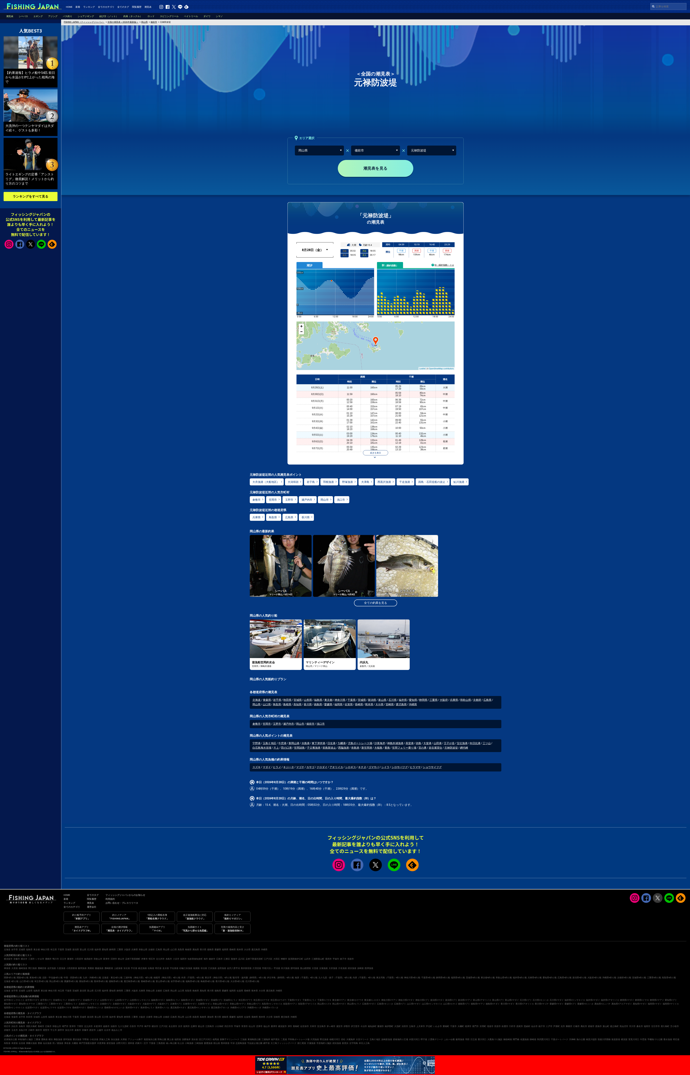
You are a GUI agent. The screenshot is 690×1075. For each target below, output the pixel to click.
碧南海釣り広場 (400, 1039)
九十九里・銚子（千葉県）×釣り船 (335, 977)
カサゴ (310, 767)
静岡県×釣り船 (443, 977)
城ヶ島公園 (171, 1043)
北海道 (256, 700)
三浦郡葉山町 (317, 959)
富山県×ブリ (498, 1000)
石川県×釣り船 (252, 981)
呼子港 (424, 1039)
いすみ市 (40, 959)
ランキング (89, 7)
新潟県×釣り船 (579, 977)
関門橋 (516, 1039)
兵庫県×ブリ (176, 1004)
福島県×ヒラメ (173, 1000)
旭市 (206, 959)
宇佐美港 (174, 968)
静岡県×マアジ (657, 1000)
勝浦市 (70, 959)
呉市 (180, 1026)
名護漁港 (524, 1039)
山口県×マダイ (414, 1004)
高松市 (584, 1026)
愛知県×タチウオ (27, 1004)
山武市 (307, 959)
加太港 (126, 968)
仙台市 (534, 1026)
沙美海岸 (379, 743)
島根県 (287, 704)
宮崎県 (390, 704)
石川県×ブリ (526, 1000)
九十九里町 (123, 1026)
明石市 (152, 959)
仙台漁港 (47, 1043)
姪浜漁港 (352, 968)
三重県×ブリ (42, 1004)
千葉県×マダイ (295, 1000)
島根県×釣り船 (208, 981)
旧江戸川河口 (205, 1039)
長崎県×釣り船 (148, 981)
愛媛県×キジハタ (585, 1004)
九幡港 (342, 743)
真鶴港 (91, 968)
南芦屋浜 (275, 1039)
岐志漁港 (142, 968)
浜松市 (14, 1026)
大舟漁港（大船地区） (265, 482)
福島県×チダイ (188, 1000)
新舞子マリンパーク (229, 1039)
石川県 (392, 700)
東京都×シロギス (372, 1000)
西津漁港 (369, 968)
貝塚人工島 (104, 1039)
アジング (53, 16)
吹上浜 (181, 1043)
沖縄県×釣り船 (609, 977)
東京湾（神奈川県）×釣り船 (218, 977)
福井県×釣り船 (520, 977)
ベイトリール (191, 16)
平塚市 (336, 959)
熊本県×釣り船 (101, 981)
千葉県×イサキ (324, 1000)
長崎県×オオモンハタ (114, 1007)
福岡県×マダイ (655, 1004)
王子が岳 (449, 743)
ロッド (151, 16)
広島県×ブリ (400, 1004)
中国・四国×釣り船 (73, 977)
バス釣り (67, 16)
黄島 (387, 747)
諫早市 (61, 1030)
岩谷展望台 (435, 747)
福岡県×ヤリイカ (671, 1004)
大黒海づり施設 (494, 1039)
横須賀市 (8, 959)
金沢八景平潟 (233, 968)
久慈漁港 (61, 968)
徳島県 (318, 704)
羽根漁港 (328, 482)
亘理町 (483, 1026)
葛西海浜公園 (150, 1039)
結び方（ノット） (108, 16)
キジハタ (288, 767)
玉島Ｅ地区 (269, 743)
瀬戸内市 (307, 499)
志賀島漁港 (241, 1043)
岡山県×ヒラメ (354, 1004)
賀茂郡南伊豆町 (295, 959)
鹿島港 (44, 1039)
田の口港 (286, 747)
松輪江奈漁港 (185, 968)
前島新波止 (329, 747)
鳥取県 (273, 517)
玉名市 (14, 1030)
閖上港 (170, 1039)
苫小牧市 (674, 1026)
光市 (563, 1026)
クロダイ (322, 767)
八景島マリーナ (435, 1039)
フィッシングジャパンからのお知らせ (125, 895)
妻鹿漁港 (208, 1043)
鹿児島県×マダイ (178, 1007)
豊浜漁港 (77, 1039)
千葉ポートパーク (559, 1039)
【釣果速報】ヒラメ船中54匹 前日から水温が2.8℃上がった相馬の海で (30, 77)
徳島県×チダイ (493, 1004)
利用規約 (110, 899)
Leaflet (422, 368)
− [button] (301, 331)
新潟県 (372, 700)
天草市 (313, 1026)
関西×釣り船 (23, 977)
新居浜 (345, 1043)
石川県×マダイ (557, 1000)
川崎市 (31, 1030)
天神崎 (572, 1039)
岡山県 (256, 704)
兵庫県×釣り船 (535, 977)
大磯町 (460, 1026)
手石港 (134, 968)
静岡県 (423, 700)
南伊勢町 (389, 1026)
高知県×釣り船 (86, 981)
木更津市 (98, 1026)
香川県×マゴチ (542, 1004)
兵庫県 (256, 517)
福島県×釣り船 (193, 981)
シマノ (219, 16)
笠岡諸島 (299, 747)
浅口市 (341, 499)
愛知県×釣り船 (550, 977)
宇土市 (53, 1030)
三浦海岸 (265, 1039)
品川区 (241, 959)
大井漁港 (333, 968)
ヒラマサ (415, 767)
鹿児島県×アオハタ (220, 1007)
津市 (290, 1026)
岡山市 (325, 499)
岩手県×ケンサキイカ (14, 1000)
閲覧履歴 (136, 7)
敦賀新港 (615, 1039)
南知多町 (372, 1026)
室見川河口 (633, 1039)
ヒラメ (277, 767)
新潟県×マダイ (437, 1000)
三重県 (433, 700)
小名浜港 (94, 1039)
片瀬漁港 (311, 1043)
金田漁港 (221, 968)
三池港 (243, 1039)
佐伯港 (22, 1043)
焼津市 (468, 1026)
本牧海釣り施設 (25, 1039)
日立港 (473, 1039)
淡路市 (114, 1026)
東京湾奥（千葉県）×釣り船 (389, 977)
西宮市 (92, 1030)
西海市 (598, 1026)
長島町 (296, 1026)
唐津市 (274, 1026)
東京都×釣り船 (488, 977)
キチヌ (362, 767)
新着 (77, 7)
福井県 (403, 700)
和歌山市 (98, 959)
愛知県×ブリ (671, 1000)
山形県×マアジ (122, 1000)
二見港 (283, 1039)
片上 (276, 747)
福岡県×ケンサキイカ (14, 1007)
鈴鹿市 (505, 1026)
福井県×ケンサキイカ (575, 1000)
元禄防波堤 (451, 747)
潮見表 (147, 7)
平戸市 (140, 1026)
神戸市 (147, 1026)
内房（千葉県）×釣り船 (364, 977)
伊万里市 (355, 1026)
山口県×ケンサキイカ (432, 1004)
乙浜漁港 (212, 968)
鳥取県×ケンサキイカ (272, 1004)
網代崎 (464, 747)
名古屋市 (173, 1026)
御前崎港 (507, 1039)
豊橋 (40, 1043)
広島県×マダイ (369, 1004)
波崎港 (360, 968)
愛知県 (413, 700)
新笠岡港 (366, 747)
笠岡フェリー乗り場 (404, 747)
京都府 (477, 700)
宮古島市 (321, 1026)
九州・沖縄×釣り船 (92, 977)
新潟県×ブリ (451, 1000)
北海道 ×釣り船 (11, 981)
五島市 (412, 1026)
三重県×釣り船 (654, 977)
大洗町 (397, 1026)
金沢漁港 (51, 968)
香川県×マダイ (508, 1004)
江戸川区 (268, 959)
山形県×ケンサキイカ (140, 1000)
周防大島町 (31, 1026)
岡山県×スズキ (324, 1004)
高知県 (297, 704)
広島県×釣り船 (565, 977)
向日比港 (475, 743)
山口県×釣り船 (26, 981)
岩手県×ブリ (46, 1000)
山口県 (267, 704)
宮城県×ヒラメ (60, 1000)
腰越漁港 (99, 968)
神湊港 (7, 968)
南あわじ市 (116, 1030)
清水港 (194, 1039)
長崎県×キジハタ (95, 1007)
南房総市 (88, 959)
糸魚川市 (23, 1030)
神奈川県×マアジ (389, 1000)
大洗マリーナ (362, 1039)
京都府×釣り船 (624, 977)
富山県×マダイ (512, 1000)
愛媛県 (328, 704)
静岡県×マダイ (627, 1000)
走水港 (165, 968)
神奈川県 (340, 700)
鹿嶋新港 (108, 968)
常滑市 (244, 1026)
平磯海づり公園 (655, 1039)
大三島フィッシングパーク (283, 1043)
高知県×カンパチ (602, 1004)
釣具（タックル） (132, 16)
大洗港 (315, 968)
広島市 (219, 959)
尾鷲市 (46, 1030)
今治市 (363, 1026)
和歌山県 (465, 700)
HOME (69, 7)
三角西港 (160, 1043)
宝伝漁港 (462, 743)
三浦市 (31, 959)
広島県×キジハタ (385, 1004)
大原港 (14, 968)
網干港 (266, 1043)
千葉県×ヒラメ (309, 1000)
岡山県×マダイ (339, 1004)
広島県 (289, 517)
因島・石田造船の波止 (431, 482)
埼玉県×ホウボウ (278, 1000)
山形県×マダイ (107, 1000)
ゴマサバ (373, 767)
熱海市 (234, 959)
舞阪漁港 (58, 1039)
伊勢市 (347, 1026)
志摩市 (194, 1026)
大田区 (276, 959)
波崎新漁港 (386, 1039)
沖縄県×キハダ (254, 1007)
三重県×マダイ (56, 1004)
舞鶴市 (569, 1026)
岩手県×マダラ (32, 1000)
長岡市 (328, 959)
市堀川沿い (267, 968)
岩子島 (311, 482)
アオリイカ (336, 767)
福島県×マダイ (158, 1000)
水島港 (306, 743)
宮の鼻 (422, 747)
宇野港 (256, 743)
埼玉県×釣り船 (41, 981)
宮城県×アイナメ (91, 1000)
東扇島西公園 (254, 1039)
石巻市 (133, 1026)
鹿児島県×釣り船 (132, 981)
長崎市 (41, 1026)
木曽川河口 (414, 1039)
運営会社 (91, 907)
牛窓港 (282, 743)
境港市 (350, 959)
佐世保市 (304, 1026)
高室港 (410, 743)
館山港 (216, 1043)
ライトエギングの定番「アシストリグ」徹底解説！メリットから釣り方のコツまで (29, 178)
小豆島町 (219, 1026)
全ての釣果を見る (375, 603)
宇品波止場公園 (254, 1043)
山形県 (308, 700)
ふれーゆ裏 (449, 1039)
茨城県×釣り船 (473, 977)
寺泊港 (204, 968)
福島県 (318, 700)
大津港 (123, 1039)
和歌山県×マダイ (221, 1004)
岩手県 (277, 700)
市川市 (632, 1026)
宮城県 (298, 700)
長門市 (475, 1026)
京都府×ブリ (106, 1004)
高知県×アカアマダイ (621, 1004)
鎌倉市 (212, 959)
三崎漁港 (198, 1043)
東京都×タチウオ (355, 1000)
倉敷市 (256, 499)
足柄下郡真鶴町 (132, 959)
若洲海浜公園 (10, 1039)
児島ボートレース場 (360, 743)
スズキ (256, 767)
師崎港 (533, 1039)
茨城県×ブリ (217, 1000)
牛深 (232, 1043)
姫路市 (106, 1026)
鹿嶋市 (48, 959)
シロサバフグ (400, 767)
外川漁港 (285, 968)
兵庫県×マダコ (205, 1004)
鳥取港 (7, 1043)
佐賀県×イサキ (64, 1007)
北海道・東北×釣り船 (112, 977)
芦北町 (429, 1026)
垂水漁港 (667, 1039)
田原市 (497, 1026)
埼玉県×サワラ (245, 1000)
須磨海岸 (186, 1039)
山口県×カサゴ (450, 1004)
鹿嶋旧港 (42, 968)
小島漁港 (189, 1043)
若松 (343, 1039)
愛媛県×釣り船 (71, 981)
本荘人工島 (364, 1043)
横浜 (51, 1039)
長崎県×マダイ (79, 1007)
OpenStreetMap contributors (441, 368)
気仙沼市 (624, 1026)
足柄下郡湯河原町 (254, 959)
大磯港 (75, 1043)
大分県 (379, 704)
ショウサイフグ (432, 767)
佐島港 (151, 968)
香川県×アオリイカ (525, 1004)
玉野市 (289, 499)
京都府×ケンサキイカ (89, 1004)
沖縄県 (413, 704)
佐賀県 (349, 704)
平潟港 (277, 968)
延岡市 (186, 1026)
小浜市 (176, 959)
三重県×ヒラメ (71, 1004)
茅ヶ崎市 (331, 1026)
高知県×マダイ (640, 1004)
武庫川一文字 (141, 1043)
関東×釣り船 (10, 977)
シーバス (23, 16)
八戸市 (549, 1026)
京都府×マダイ (120, 1004)
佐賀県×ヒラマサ (48, 1007)
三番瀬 (37, 1039)
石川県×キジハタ (541, 1000)
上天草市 (420, 1026)
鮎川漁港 (459, 482)
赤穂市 (7, 1030)
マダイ (267, 767)
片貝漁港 (314, 1039)
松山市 (252, 1026)
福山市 (266, 1026)
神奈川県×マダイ (406, 1000)
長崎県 (359, 704)
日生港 (331, 743)
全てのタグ (123, 7)
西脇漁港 (343, 747)
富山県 (382, 700)
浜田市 (405, 1026)
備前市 (310, 723)
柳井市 (39, 1030)
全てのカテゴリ (106, 7)
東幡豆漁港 (31, 1043)
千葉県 (352, 700)
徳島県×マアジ (478, 1004)
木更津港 (101, 1043)
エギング (38, 16)
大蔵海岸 (350, 1039)
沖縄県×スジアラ (238, 1007)
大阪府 (444, 700)
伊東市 (144, 959)
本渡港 (14, 1043)
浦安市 (339, 1026)
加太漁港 (115, 1039)
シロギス (350, 767)
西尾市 (519, 1026)
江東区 (227, 959)
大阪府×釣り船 (594, 977)
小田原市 (79, 959)
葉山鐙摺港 (305, 968)
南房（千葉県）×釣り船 (306, 977)
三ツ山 (487, 743)
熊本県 (369, 704)
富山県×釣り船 (163, 981)
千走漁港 (404, 482)
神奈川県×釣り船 (412, 977)
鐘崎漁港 (23, 968)
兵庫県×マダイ (190, 1004)
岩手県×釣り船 (178, 981)
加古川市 (69, 1030)
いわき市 (437, 1026)
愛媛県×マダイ (557, 1004)
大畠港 (427, 743)
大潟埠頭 (293, 482)
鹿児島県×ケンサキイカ (198, 1007)
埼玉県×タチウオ (261, 1000)
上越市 (100, 1030)
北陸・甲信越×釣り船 (52, 977)
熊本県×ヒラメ (148, 1007)
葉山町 (606, 1026)
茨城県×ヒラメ (231, 1000)
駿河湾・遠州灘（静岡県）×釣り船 (249, 977)
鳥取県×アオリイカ (307, 1004)
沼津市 (114, 959)
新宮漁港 (111, 1043)
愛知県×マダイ (11, 1004)
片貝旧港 (256, 968)
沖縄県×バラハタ (270, 1007)
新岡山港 (294, 743)
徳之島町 (614, 1026)
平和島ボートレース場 (298, 1039)
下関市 (80, 1026)
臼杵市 (512, 1026)
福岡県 (338, 704)
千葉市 (453, 1026)
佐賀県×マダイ (32, 1007)
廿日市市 (655, 1026)
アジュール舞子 (135, 1039)
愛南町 (446, 1026)
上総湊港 (118, 968)
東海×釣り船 (35, 977)
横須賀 (624, 1039)
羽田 (467, 1039)
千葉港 (152, 1043)
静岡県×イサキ (642, 1000)
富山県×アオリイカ (482, 1000)
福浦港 (196, 968)
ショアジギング (86, 16)
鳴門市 (65, 1026)
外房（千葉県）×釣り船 (192, 977)
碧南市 (591, 1026)
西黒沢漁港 (384, 482)
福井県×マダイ (593, 1000)
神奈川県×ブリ (422, 1000)
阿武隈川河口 (543, 1039)
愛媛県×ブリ (570, 1004)
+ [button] (301, 326)
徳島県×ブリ (464, 1004)
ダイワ (206, 16)
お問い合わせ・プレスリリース (121, 903)
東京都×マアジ (339, 1000)
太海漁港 (323, 968)
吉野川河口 (121, 1043)
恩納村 (527, 1026)
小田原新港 (71, 968)
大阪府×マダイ (135, 1004)
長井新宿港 (246, 968)
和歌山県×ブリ (254, 1004)
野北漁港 (324, 1039)
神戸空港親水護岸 (87, 1043)
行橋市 (576, 1026)
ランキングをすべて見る (30, 196)
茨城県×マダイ (203, 1000)
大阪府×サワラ (149, 1004)
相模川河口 (334, 1039)
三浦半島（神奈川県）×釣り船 (138, 977)
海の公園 (580, 1039)
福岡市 (183, 959)
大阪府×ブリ (163, 1004)
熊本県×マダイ (133, 1007)
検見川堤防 (591, 1039)
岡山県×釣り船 (56, 981)
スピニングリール (169, 16)
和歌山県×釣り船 (504, 977)
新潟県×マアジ (465, 1000)
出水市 (107, 1030)
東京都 (328, 700)
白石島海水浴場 (261, 747)
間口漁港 (32, 968)
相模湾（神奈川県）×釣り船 (166, 977)
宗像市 (16, 959)
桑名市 (639, 1026)
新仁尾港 (301, 1043)
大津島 (365, 482)
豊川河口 (482, 1039)
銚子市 (343, 959)
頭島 (418, 743)
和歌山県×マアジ (238, 1004)
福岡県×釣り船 (458, 977)
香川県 (306, 517)
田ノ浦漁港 (57, 1043)
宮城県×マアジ (75, 1000)
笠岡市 (273, 499)
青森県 (267, 700)
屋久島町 (665, 1026)
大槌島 (378, 747)
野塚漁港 (347, 482)
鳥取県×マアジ (290, 1004)
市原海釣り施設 (324, 1043)
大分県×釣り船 (237, 981)
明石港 (158, 968)
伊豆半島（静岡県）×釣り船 (280, 977)
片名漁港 (342, 968)
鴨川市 (55, 959)
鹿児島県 (401, 704)
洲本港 (131, 1043)
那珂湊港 (295, 968)
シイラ (385, 767)
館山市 (121, 959)
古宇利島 (353, 1043)
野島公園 (162, 1039)
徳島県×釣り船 (116, 981)
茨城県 (362, 700)
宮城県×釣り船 (639, 977)
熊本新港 (225, 1043)
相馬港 (216, 1039)
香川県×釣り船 (222, 981)
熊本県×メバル (162, 1007)
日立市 (63, 959)
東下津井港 (318, 743)
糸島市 (168, 959)
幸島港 (355, 747)
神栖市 (284, 959)
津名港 (67, 1043)
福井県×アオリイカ (610, 1000)
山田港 (438, 743)
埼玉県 (53, 949)
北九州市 (160, 959)
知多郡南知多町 (195, 959)
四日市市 (228, 1026)
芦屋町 (556, 1026)
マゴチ (300, 767)
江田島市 (209, 1026)
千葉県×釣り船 (428, 977)
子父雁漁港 (313, 747)
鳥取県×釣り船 (669, 977)
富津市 (106, 959)
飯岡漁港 (82, 968)
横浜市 (24, 959)
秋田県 (287, 700)
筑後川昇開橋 (604, 1039)
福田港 (177, 1039)
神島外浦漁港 (395, 743)
